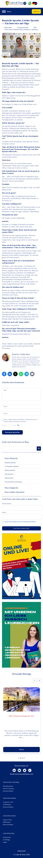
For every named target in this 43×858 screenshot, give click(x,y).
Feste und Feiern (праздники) (13, 481)
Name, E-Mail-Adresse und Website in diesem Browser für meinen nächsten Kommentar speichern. (20, 420)
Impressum (22, 851)
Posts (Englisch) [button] (11, 488)
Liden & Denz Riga (8, 833)
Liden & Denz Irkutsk (9, 816)
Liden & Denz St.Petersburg (11, 782)
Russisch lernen (9, 478)
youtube (19, 770)
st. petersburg (34, 29)
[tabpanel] (21, 719)
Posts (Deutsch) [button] (11, 458)
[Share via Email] (32, 374)
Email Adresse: (7, 503)
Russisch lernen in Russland (21, 29)
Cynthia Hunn (8, 27)
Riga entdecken (9, 474)
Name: (4, 512)
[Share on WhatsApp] (21, 374)
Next (39, 680)
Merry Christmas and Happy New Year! (21, 716)
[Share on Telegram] (26, 374)
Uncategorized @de (22, 27)
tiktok (29, 770)
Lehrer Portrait (8, 29)
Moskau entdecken (10, 470)
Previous (34, 680)
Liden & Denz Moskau (9, 798)
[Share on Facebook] (4, 374)
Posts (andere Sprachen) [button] (14, 492)
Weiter (21, 750)
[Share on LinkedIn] (10, 374)
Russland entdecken (10, 462)
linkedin (14, 770)
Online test (36, 11)
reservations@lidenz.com (24, 774)
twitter (24, 770)
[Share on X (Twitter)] (15, 374)
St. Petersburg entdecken (12, 466)
